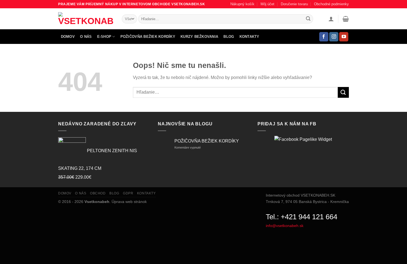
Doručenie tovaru (294, 4)
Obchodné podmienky (331, 4)
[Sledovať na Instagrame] (333, 36)
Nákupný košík (242, 4)
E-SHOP (104, 37)
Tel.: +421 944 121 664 (301, 217)
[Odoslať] (308, 19)
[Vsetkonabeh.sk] (86, 18)
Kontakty (249, 37)
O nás (86, 37)
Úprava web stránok (129, 201)
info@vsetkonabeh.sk (284, 225)
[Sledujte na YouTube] (343, 36)
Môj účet (267, 4)
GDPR (128, 193)
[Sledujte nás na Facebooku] (323, 36)
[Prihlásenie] (331, 19)
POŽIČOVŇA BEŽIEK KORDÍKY (206, 141)
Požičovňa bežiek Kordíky (147, 37)
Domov (68, 37)
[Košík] (345, 19)
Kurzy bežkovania (199, 37)
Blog (228, 37)
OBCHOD (98, 193)
